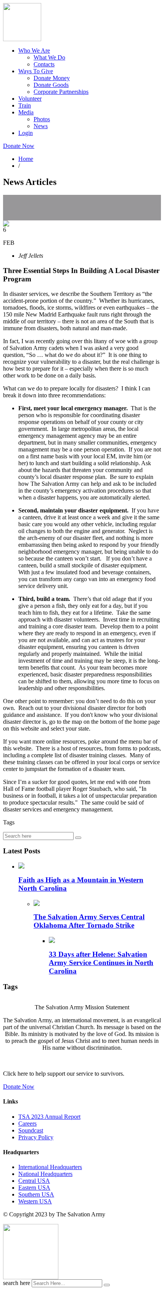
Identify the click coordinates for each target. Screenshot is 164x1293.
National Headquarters (45, 1174)
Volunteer (30, 98)
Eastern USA (34, 1187)
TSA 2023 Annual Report (49, 1116)
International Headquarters (50, 1167)
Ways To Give (35, 71)
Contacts (44, 64)
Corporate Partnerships (61, 91)
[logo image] (30, 1277)
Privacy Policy (35, 1137)
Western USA (35, 1201)
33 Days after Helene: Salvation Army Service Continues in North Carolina (101, 962)
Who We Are (34, 50)
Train (24, 105)
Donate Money (52, 78)
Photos (42, 119)
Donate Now (18, 146)
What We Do (49, 57)
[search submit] (107, 1285)
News (41, 126)
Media (26, 112)
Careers (27, 1123)
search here (16, 1283)
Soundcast (30, 1130)
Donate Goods (51, 85)
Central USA (34, 1180)
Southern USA (36, 1194)
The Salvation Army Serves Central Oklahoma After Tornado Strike (89, 921)
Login (25, 133)
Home (25, 159)
